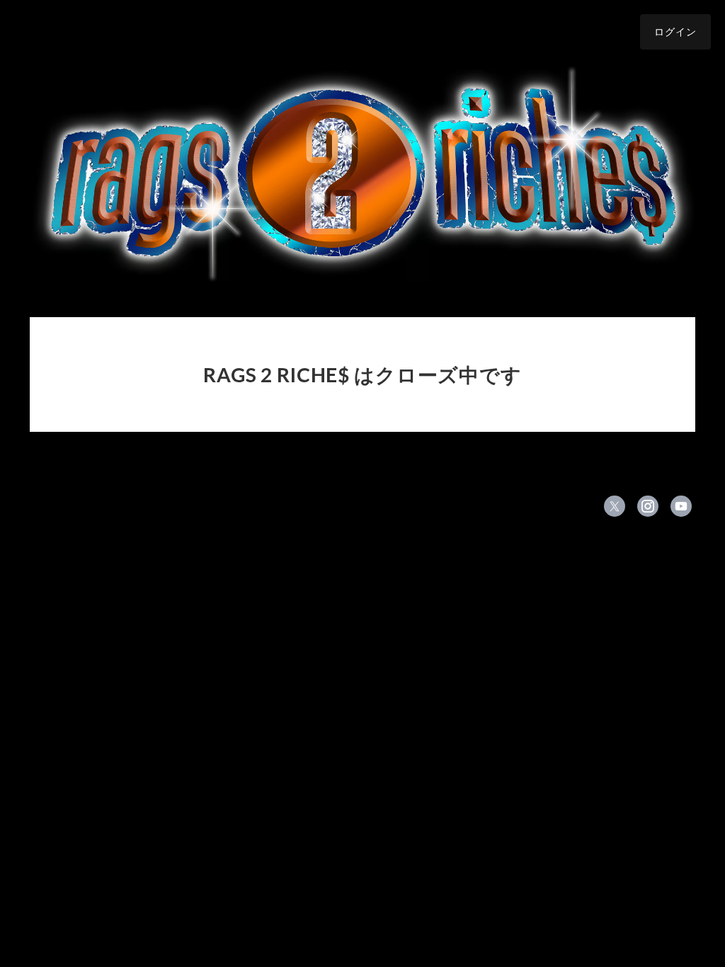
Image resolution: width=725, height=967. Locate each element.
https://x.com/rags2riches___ (614, 506)
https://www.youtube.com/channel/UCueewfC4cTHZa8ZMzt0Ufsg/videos (681, 506)
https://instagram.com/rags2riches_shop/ (647, 506)
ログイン (675, 31)
